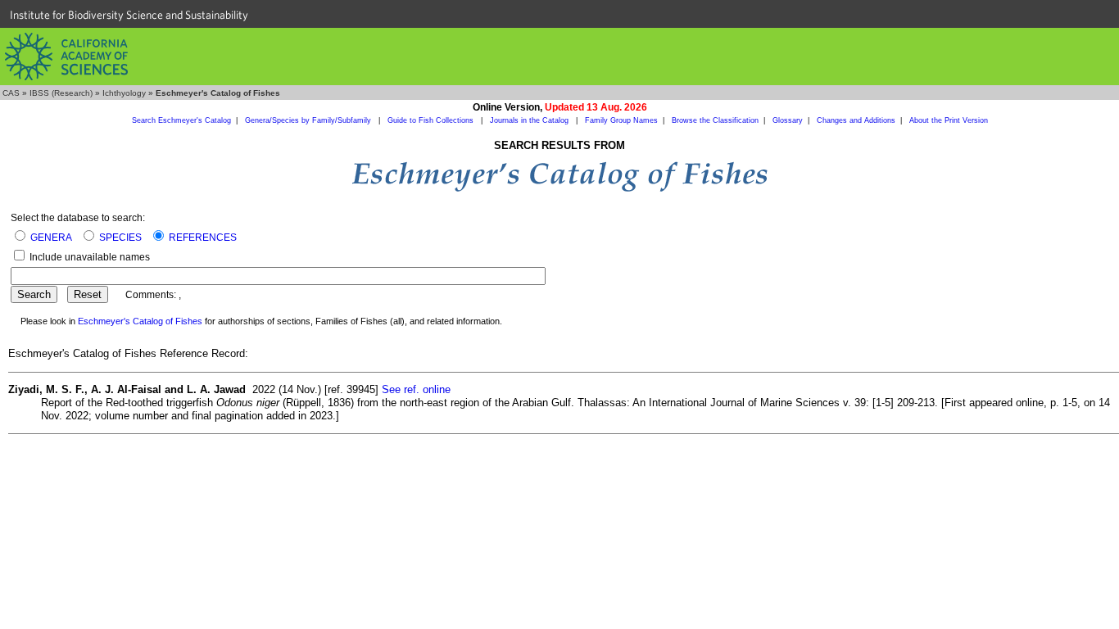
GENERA (51, 237)
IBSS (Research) (61, 92)
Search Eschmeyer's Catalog (181, 120)
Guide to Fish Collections (431, 120)
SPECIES (120, 237)
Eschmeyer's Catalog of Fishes (140, 321)
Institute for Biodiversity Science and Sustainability (129, 14)
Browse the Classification (715, 120)
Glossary (787, 120)
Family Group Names (621, 120)
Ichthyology (124, 92)
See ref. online (416, 389)
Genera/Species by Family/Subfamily (309, 120)
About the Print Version (948, 120)
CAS (11, 92)
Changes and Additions (856, 120)
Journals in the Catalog (530, 120)
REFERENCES (203, 237)
